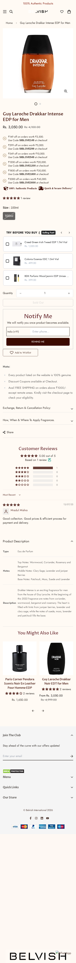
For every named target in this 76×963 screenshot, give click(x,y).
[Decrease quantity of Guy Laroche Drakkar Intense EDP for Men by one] (20, 293)
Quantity (8, 293)
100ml (9, 216)
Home (9, 23)
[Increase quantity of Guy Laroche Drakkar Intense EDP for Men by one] (69, 293)
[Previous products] (61, 232)
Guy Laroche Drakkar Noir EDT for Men (56, 681)
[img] (11, 505)
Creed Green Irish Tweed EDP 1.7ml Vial (46, 242)
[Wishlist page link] (61, 11)
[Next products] (69, 232)
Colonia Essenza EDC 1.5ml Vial (42, 259)
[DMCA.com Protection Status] (38, 771)
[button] (12, 198)
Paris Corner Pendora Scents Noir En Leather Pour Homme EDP (20, 683)
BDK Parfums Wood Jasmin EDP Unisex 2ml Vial (47, 276)
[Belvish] (38, 11)
